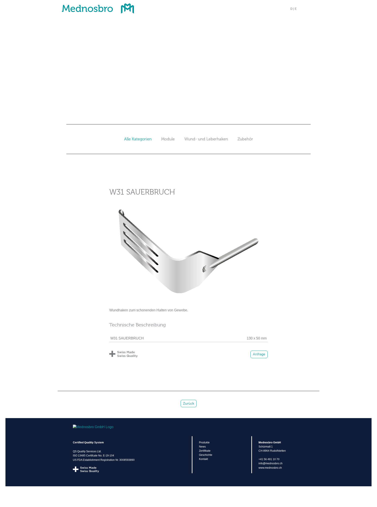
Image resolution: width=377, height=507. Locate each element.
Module (168, 139)
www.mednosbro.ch (270, 467)
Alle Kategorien (138, 139)
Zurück (188, 403)
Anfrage (259, 354)
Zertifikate (205, 450)
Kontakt (203, 459)
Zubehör (245, 139)
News (202, 446)
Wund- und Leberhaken (206, 139)
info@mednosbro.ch (271, 463)
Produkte (204, 442)
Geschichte (205, 454)
